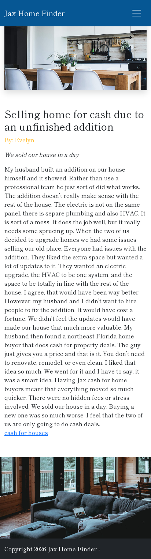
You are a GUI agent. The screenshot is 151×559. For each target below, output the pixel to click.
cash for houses (26, 432)
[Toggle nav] (137, 13)
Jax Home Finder (34, 13)
